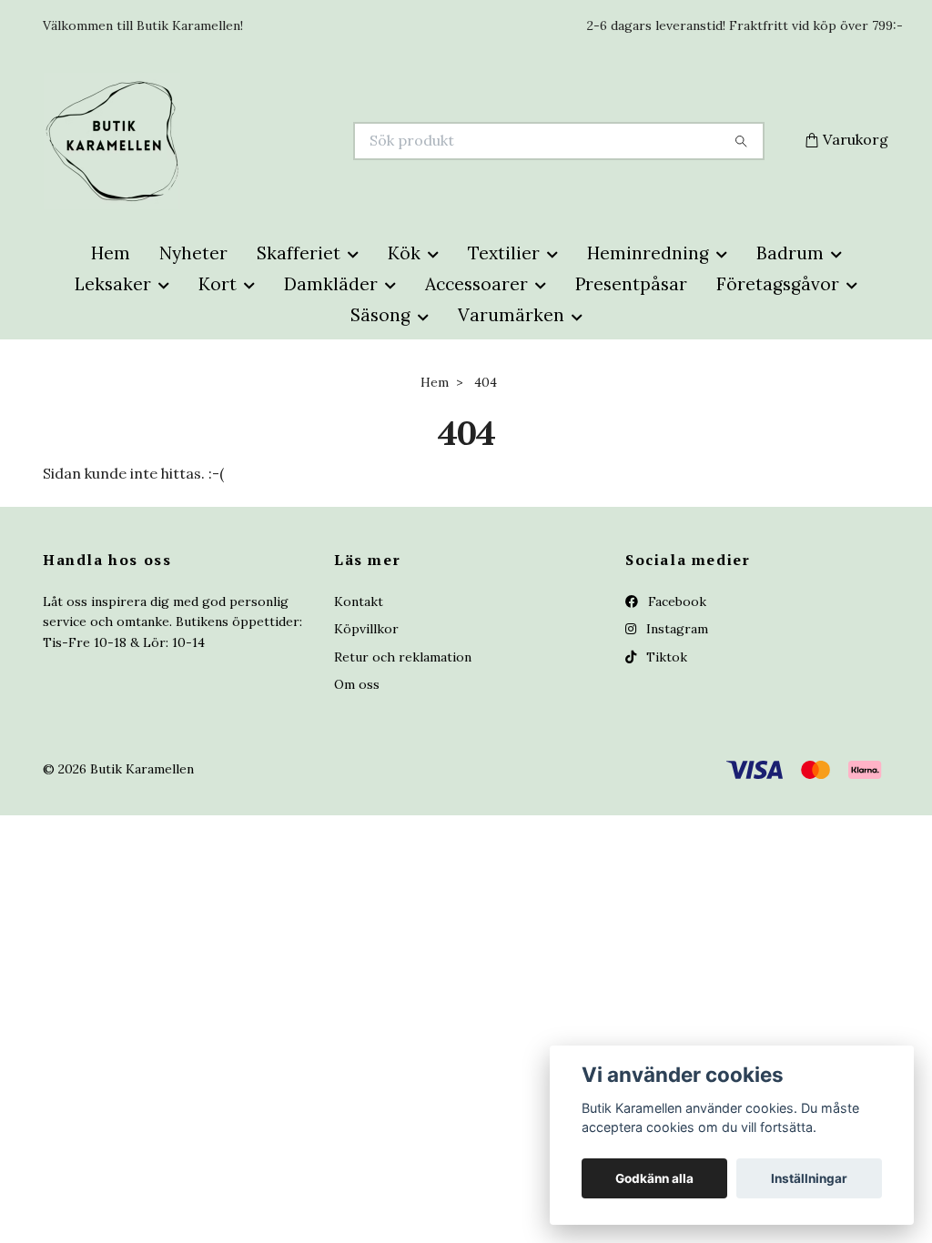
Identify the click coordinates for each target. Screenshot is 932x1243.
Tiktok (665, 657)
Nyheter (193, 253)
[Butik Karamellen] (255, 141)
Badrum (790, 253)
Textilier (504, 253)
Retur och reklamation (402, 657)
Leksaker (113, 284)
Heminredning (648, 253)
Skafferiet (298, 253)
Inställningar (809, 1178)
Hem (110, 253)
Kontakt (358, 601)
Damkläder (331, 284)
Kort (217, 284)
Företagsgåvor (777, 284)
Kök (404, 253)
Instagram (675, 629)
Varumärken (511, 315)
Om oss (357, 684)
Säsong (380, 315)
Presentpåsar (631, 284)
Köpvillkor (366, 629)
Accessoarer (476, 284)
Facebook (675, 601)
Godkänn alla (654, 1178)
